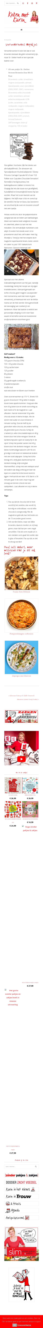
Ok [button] (15, 1325)
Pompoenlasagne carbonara (21, 633)
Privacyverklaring (24, 1325)
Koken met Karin (21, 17)
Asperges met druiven (21, 676)
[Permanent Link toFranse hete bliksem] (21, 589)
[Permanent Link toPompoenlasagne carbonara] (21, 631)
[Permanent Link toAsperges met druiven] (21, 673)
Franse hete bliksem (21, 591)
